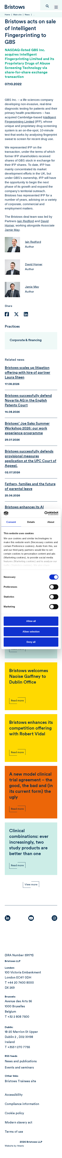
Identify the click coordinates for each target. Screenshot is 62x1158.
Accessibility (14, 1094)
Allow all (31, 621)
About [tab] (50, 522)
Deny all (31, 642)
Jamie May (12, 230)
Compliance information (22, 1104)
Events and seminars (19, 1067)
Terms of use (14, 1131)
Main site (17, 15)
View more (31, 884)
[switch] (53, 586)
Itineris (20, 1146)
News (27, 15)
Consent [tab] (11, 522)
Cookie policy (14, 1113)
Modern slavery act (18, 1122)
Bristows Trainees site (20, 1081)
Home (7, 15)
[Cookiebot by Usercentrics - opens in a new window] (44, 513)
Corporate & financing (26, 340)
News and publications (21, 1061)
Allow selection (31, 631)
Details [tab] (31, 522)
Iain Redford (25, 221)
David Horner (33, 264)
